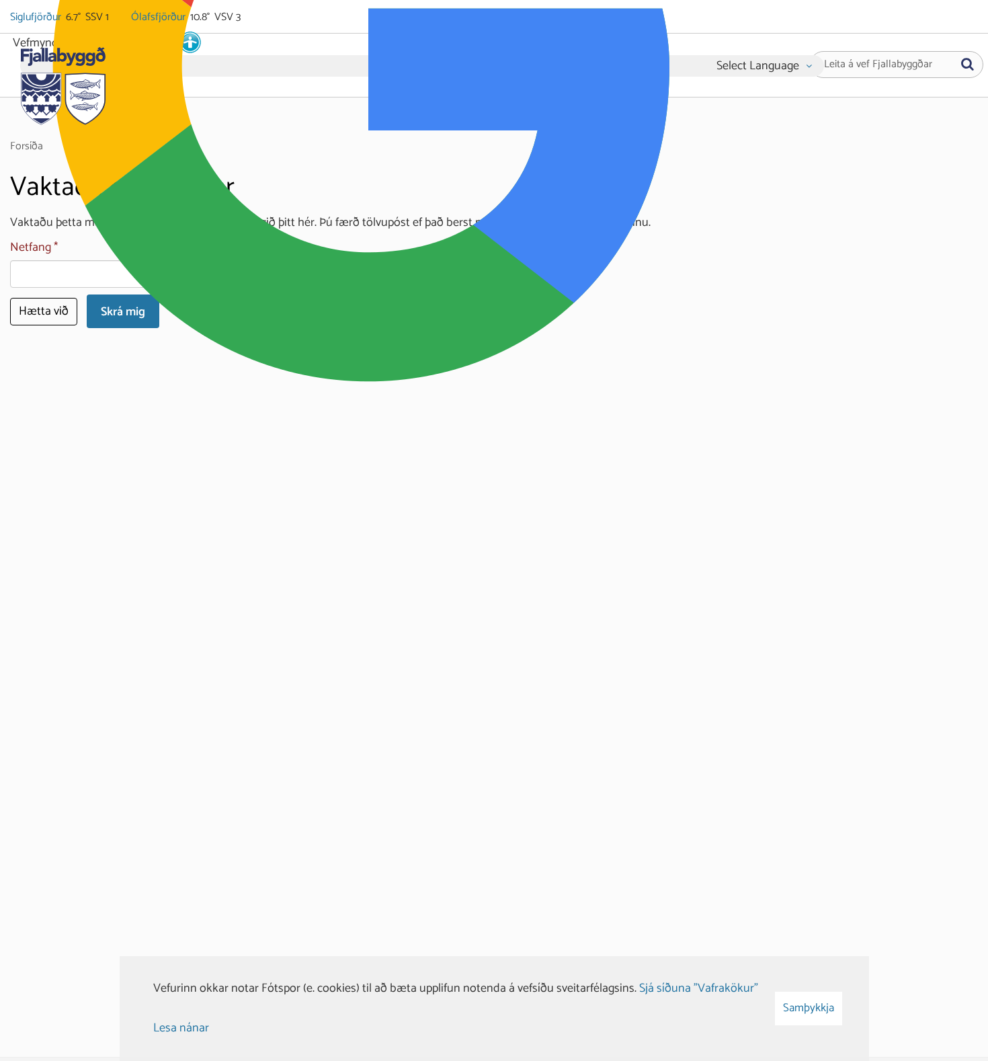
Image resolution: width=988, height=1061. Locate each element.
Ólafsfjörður (159, 17)
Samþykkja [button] (808, 1007)
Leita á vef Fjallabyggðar (878, 64)
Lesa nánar (181, 1028)
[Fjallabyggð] (63, 82)
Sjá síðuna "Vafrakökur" (698, 988)
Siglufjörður (36, 17)
